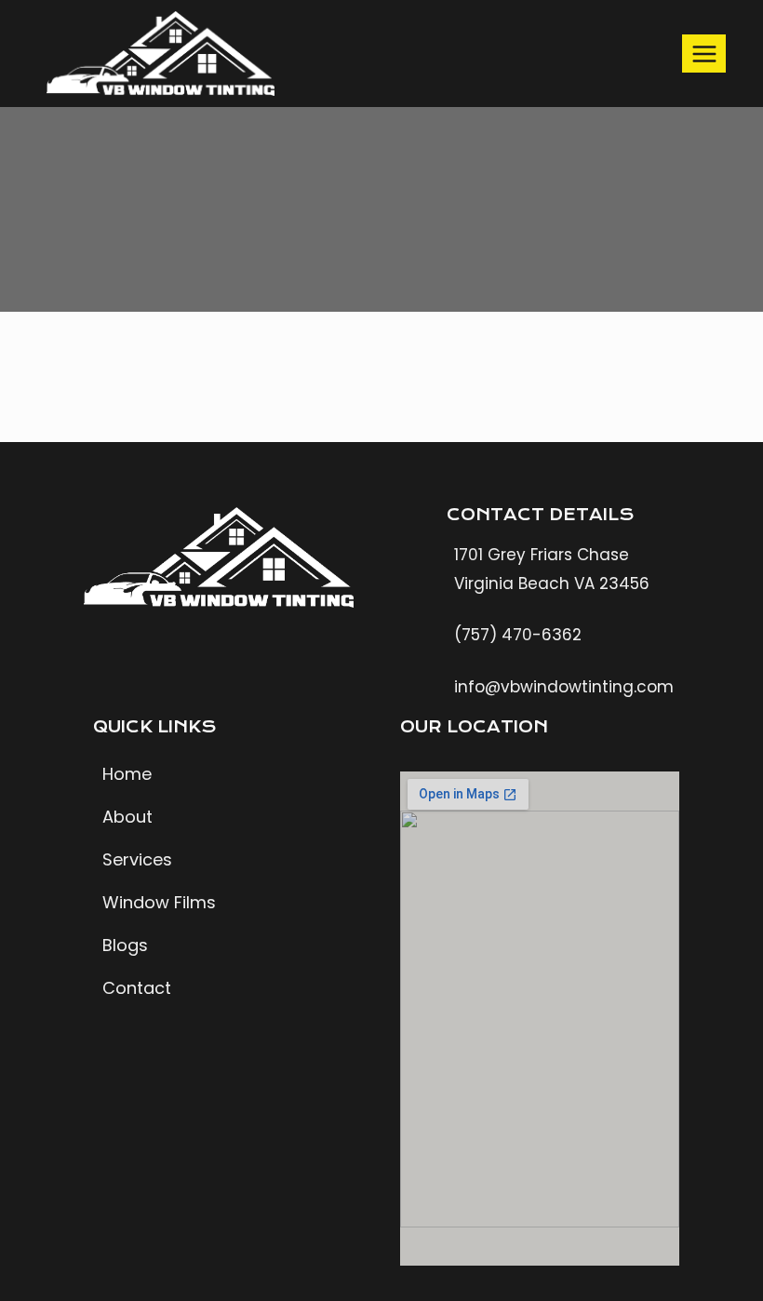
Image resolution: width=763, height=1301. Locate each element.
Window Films (159, 902)
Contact (136, 987)
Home (127, 773)
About (127, 816)
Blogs (125, 945)
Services (137, 859)
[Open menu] (704, 53)
